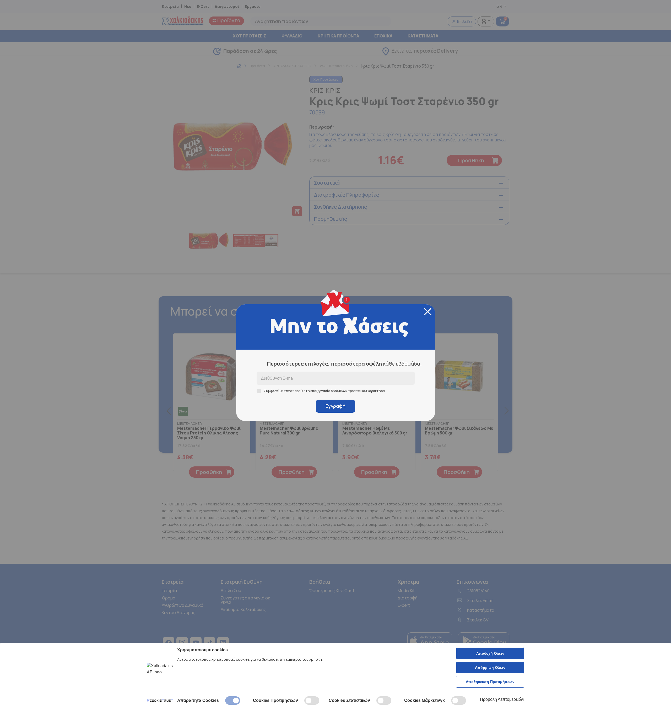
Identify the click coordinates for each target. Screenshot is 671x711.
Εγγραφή (335, 406)
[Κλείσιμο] (427, 311)
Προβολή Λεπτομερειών (502, 699)
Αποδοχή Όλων (490, 653)
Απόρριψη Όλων (490, 667)
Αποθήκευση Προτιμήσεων (490, 682)
